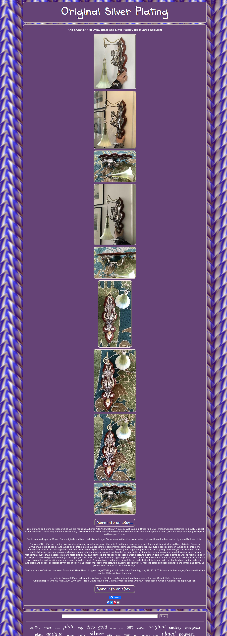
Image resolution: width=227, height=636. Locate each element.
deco (91, 627)
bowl (121, 629)
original (157, 627)
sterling (35, 628)
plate (68, 627)
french (48, 628)
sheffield (141, 628)
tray (80, 628)
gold (102, 627)
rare (130, 627)
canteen (113, 628)
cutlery (175, 627)
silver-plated (192, 628)
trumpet (57, 629)
